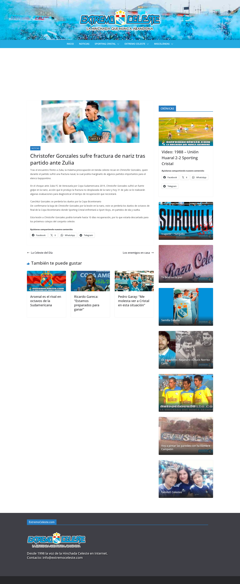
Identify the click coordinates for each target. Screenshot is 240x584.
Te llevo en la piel (171, 277)
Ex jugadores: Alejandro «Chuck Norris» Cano (185, 361)
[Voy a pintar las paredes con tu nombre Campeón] (186, 436)
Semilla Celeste (170, 320)
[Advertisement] (120, 72)
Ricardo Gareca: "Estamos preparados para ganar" (86, 303)
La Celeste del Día (42, 252)
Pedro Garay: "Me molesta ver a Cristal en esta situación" (133, 300)
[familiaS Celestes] (186, 479)
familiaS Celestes (171, 492)
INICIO (70, 43)
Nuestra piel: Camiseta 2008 (178, 406)
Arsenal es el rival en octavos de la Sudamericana (45, 300)
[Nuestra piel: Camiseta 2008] (186, 393)
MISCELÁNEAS (162, 43)
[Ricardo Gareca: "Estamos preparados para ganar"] (90, 273)
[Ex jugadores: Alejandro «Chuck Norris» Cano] (186, 350)
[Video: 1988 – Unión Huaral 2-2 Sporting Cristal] (186, 131)
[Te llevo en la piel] (186, 264)
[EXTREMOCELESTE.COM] (56, 530)
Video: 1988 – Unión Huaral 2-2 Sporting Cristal (180, 157)
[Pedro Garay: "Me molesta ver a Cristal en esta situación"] (134, 273)
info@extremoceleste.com (63, 557)
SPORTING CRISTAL (105, 43)
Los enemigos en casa (136, 252)
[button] (117, 44)
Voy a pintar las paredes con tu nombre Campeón (185, 447)
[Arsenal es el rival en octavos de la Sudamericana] (46, 273)
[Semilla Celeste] (186, 307)
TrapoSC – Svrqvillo (173, 234)
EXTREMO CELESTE (135, 43)
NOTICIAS (84, 43)
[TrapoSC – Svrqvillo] (186, 221)
